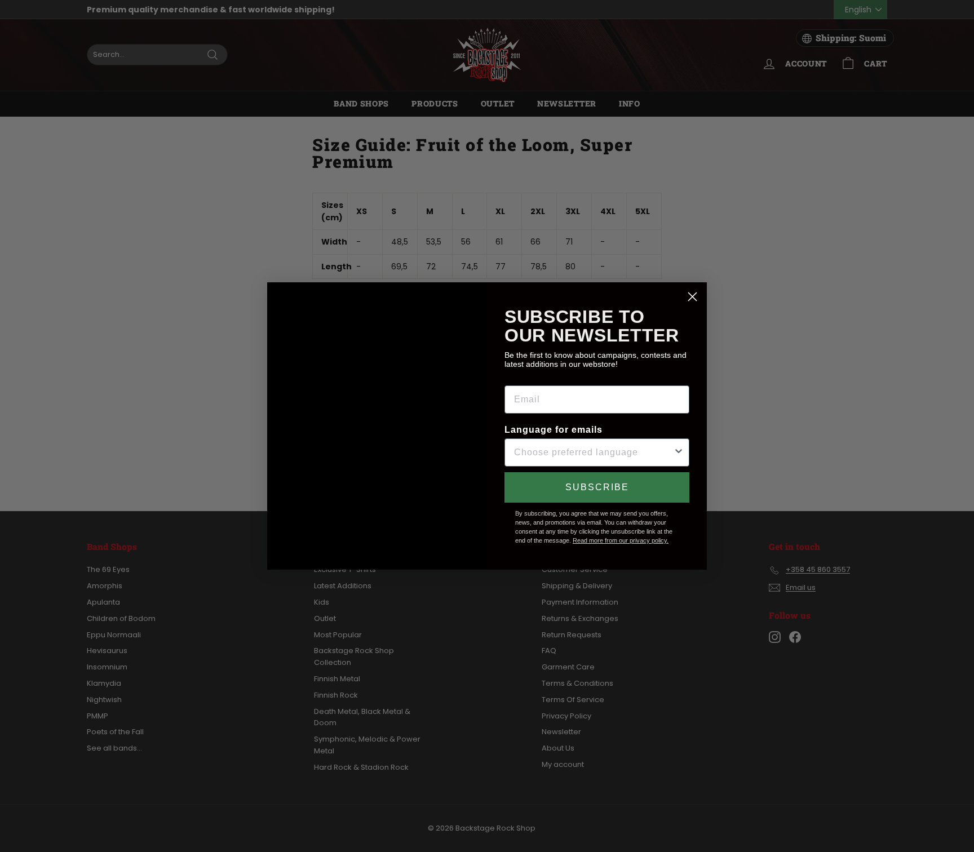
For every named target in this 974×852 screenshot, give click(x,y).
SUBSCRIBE (597, 487)
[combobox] (593, 452)
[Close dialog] (692, 297)
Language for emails (553, 429)
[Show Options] (678, 452)
